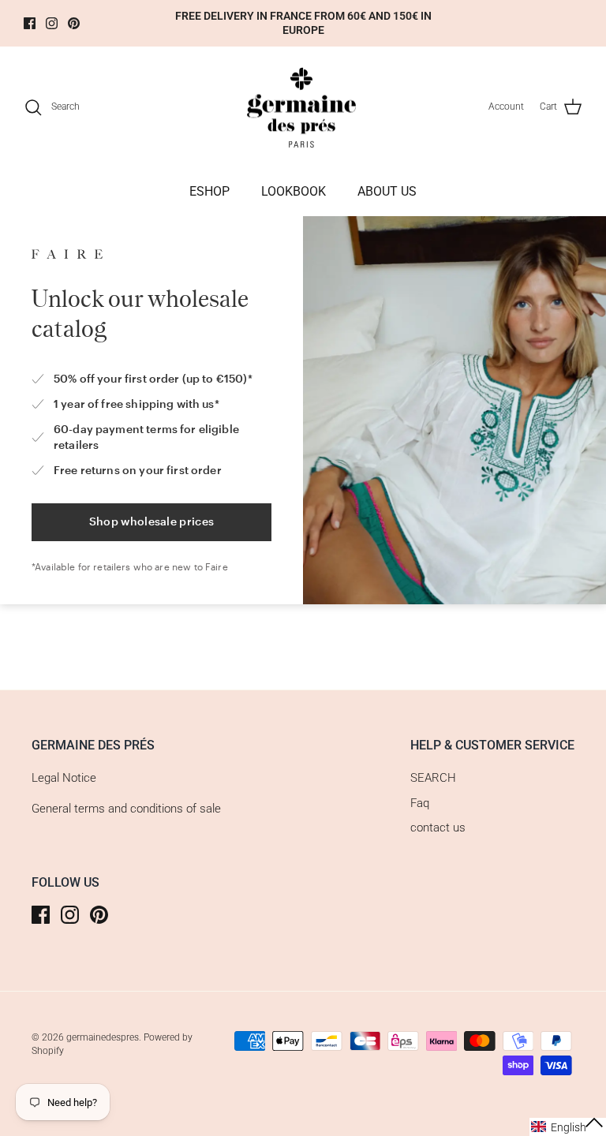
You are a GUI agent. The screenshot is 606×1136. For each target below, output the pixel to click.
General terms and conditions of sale (126, 809)
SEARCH (433, 778)
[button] (567, 1127)
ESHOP (209, 191)
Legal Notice (64, 778)
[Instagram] (52, 23)
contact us (438, 827)
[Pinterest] (74, 23)
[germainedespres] (303, 107)
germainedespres (102, 1037)
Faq (419, 803)
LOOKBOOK (293, 191)
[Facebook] (30, 23)
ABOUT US (387, 191)
